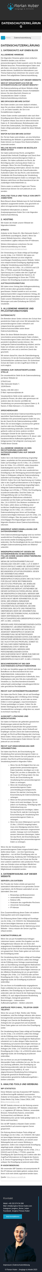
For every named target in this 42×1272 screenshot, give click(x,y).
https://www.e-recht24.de (16, 1177)
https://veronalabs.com (10, 1102)
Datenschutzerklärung (21, 1265)
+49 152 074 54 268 (16, 1203)
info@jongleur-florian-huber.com (19, 1206)
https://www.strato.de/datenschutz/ (14, 249)
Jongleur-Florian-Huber (21, 1211)
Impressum (7, 1265)
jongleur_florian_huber (20, 1208)
